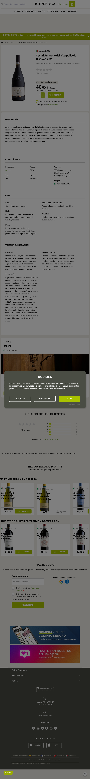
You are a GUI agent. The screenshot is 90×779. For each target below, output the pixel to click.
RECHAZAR (20, 399)
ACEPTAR (69, 399)
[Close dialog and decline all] (81, 375)
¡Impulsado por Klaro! (74, 404)
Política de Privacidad (44, 386)
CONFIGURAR (44, 399)
